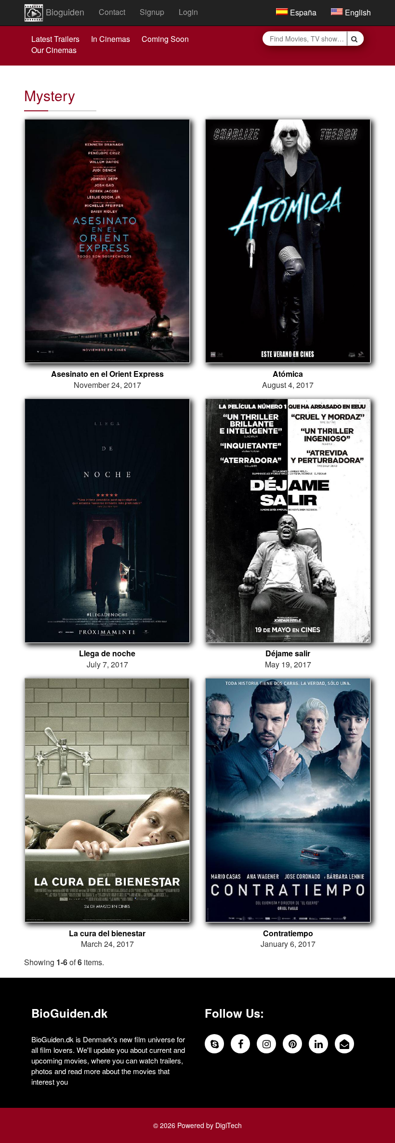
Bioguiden (63, 11)
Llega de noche (107, 653)
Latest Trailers (55, 38)
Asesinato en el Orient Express (107, 374)
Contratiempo (288, 933)
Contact (112, 11)
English (357, 12)
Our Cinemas (54, 49)
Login (188, 11)
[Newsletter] (344, 1043)
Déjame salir (287, 653)
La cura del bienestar (107, 933)
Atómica (288, 374)
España (302, 12)
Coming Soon (165, 38)
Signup (152, 11)
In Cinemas (110, 38)
